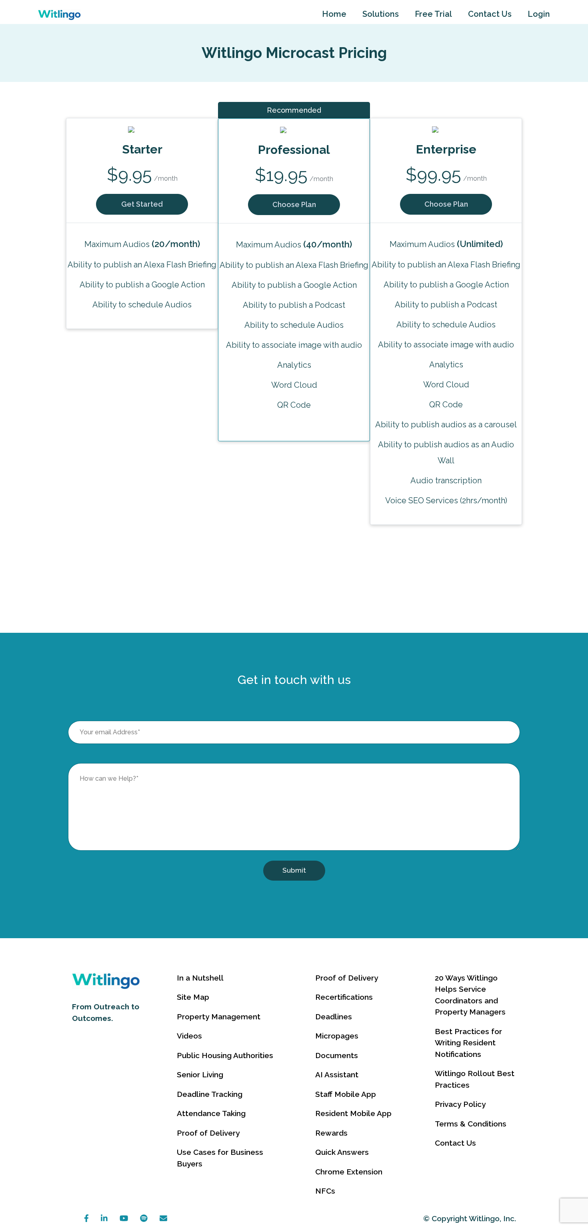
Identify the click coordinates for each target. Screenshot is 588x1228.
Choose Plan (294, 204)
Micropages (336, 1035)
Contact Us (490, 14)
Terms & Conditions (470, 1123)
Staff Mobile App (345, 1094)
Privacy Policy (460, 1104)
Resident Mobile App (353, 1113)
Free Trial (433, 14)
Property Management (218, 1016)
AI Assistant (336, 1074)
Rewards (331, 1132)
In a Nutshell (200, 977)
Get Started (142, 204)
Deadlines (333, 1016)
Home (334, 14)
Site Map (193, 997)
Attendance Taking (211, 1113)
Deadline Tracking (209, 1094)
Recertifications (344, 997)
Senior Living (200, 1074)
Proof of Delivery (208, 1132)
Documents (336, 1055)
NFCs (325, 1190)
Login (539, 14)
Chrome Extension (348, 1171)
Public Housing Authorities (225, 1055)
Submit (294, 870)
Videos (189, 1035)
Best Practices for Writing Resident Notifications (468, 1043)
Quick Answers (342, 1152)
